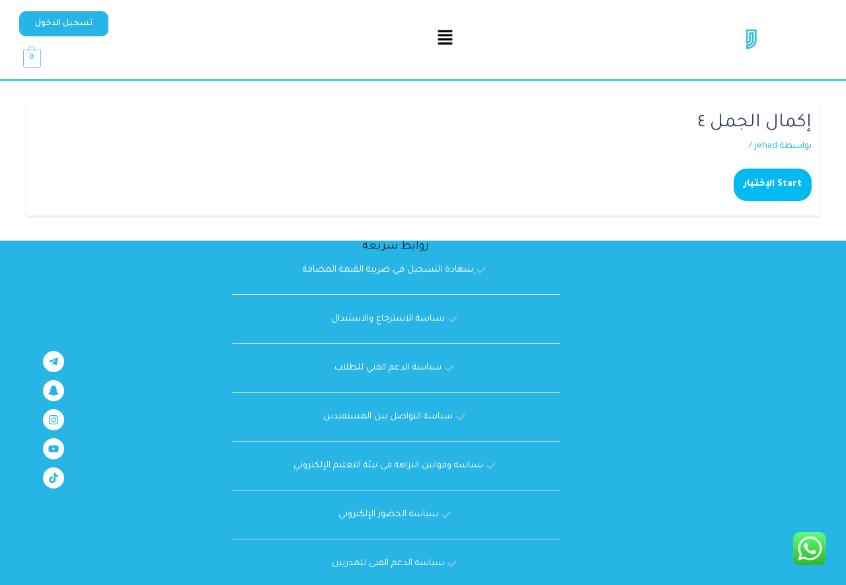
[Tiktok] (53, 477)
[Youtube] (53, 448)
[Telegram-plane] (53, 361)
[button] (63, 23)
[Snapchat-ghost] (53, 390)
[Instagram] (53, 419)
